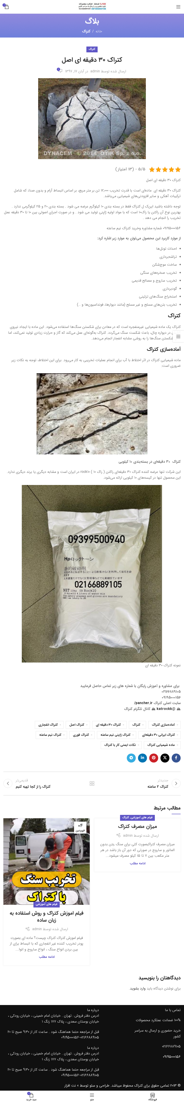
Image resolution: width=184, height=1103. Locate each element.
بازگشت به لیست (92, 783)
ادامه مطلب (137, 863)
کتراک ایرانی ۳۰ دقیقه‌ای (158, 735)
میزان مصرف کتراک (137, 826)
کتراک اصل (76, 724)
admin (95, 71)
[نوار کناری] (178, 336)
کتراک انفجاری (48, 724)
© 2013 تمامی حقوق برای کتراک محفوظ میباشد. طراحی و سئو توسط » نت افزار (122, 1085)
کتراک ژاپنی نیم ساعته (115, 735)
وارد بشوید (138, 988)
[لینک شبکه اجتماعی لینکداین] (142, 758)
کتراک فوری (81, 735)
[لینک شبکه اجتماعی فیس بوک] (176, 758)
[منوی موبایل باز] (178, 6)
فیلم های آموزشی (142, 817)
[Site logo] (92, 6)
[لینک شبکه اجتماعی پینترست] (153, 758)
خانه (99, 31)
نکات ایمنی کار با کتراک (120, 745)
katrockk (164, 709)
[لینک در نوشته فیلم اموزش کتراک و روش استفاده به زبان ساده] (46, 861)
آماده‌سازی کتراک (163, 724)
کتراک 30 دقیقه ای (108, 724)
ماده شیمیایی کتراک (161, 745)
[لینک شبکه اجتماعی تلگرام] (131, 758)
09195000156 (172, 1057)
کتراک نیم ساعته (50, 735)
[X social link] (164, 758)
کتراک (86, 31)
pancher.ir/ (143, 703)
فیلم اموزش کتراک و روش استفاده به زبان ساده (46, 916)
